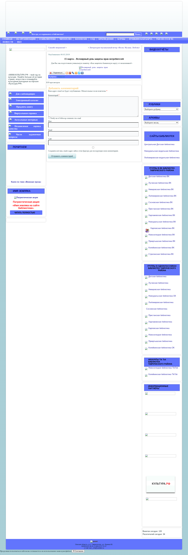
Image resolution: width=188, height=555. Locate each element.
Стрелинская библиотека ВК (161, 254)
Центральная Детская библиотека (159, 144)
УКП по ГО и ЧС (165, 39)
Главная (7, 39)
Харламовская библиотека (160, 322)
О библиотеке (47, 39)
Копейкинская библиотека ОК (161, 348)
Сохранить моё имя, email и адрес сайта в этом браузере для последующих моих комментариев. (83, 151)
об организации (26, 39)
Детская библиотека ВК (158, 176)
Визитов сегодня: (151, 531)
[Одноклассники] (76, 73)
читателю (65, 39)
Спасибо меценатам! (56, 47)
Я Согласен (78, 551)
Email (50, 130)
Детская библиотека (157, 276)
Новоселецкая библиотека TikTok (163, 368)
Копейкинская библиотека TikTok (163, 374)
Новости (8, 42)
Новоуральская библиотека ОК (162, 296)
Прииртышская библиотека (160, 341)
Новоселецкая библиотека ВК (161, 235)
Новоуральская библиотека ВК (162, 222)
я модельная (162, 151)
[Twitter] (79, 73)
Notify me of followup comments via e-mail (66, 118)
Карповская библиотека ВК (162, 228)
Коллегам (81, 39)
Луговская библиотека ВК (159, 183)
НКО (19, 42)
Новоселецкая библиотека (160, 335)
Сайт (50, 139)
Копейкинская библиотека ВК (162, 248)
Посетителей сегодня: (153, 534)
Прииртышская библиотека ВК (161, 241)
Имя (50, 121)
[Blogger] (66, 73)
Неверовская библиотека (159, 289)
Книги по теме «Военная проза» (26, 182)
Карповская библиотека (158, 328)
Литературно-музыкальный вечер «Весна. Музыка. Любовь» (114, 47)
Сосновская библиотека (156, 309)
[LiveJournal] (73, 73)
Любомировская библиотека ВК (162, 196)
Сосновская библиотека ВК (160, 202)
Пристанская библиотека (159, 315)
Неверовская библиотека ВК (161, 189)
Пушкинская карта (140, 39)
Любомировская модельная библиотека (161, 158)
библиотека (173, 151)
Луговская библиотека (158, 283)
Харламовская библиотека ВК (161, 215)
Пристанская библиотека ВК (160, 209)
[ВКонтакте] (82, 73)
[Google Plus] (70, 73)
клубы (121, 39)
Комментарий (53, 95)
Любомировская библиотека (160, 302)
